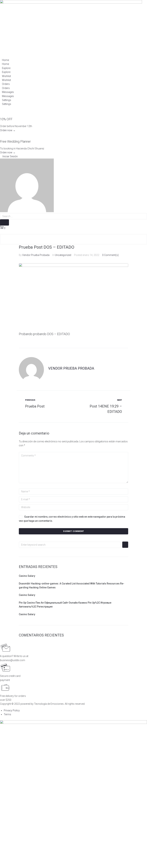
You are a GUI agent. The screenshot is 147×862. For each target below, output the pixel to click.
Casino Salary (27, 575)
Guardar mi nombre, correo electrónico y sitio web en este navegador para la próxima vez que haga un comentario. (72, 518)
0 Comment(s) (110, 255)
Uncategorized (63, 255)
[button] (9, 156)
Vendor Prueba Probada (35, 255)
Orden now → (7, 130)
